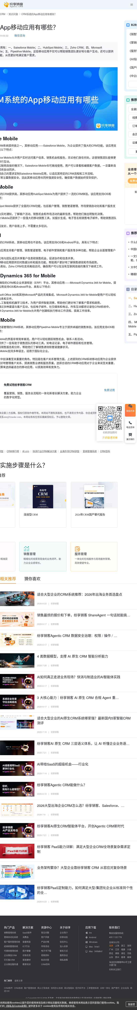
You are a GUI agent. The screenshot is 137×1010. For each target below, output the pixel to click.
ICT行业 (26, 946)
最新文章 (19, 980)
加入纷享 (64, 946)
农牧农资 (27, 955)
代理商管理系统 (11, 950)
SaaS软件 (27, 932)
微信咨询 (19, 35)
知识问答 (13, 14)
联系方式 (64, 950)
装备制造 (27, 941)
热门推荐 (8, 980)
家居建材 (27, 959)
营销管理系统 (90, 451)
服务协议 (64, 955)
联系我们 (114, 927)
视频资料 (45, 955)
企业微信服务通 (11, 964)
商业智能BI (69, 987)
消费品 (26, 937)
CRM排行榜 (13, 451)
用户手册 (45, 937)
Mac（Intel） (95, 946)
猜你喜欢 (32, 578)
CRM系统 (18, 987)
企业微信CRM (10, 955)
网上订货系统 (43, 987)
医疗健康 (27, 950)
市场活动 (45, 946)
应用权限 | (98, 997)
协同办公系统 (57, 987)
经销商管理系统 (11, 946)
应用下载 (90, 927)
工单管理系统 (93, 987)
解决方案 (28, 927)
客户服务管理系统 (12, 941)
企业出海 (125, 987)
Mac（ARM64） (96, 951)
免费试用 (109, 390)
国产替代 (115, 987)
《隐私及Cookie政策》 (16, 1005)
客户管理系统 (30, 987)
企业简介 (64, 932)
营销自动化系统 (11, 937)
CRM (2, 14)
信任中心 (64, 941)
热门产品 (9, 927)
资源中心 (46, 927)
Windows (93, 941)
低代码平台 (80, 987)
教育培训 (27, 964)
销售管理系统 (10, 932)
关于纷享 (65, 927)
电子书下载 (46, 950)
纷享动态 (64, 937)
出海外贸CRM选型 (69, 451)
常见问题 (45, 932)
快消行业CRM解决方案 (45, 451)
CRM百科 (105, 451)
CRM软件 (8, 987)
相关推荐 (8, 578)
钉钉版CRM (9, 959)
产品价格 (45, 941)
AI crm (25, 451)
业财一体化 (105, 987)
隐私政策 (64, 959)
